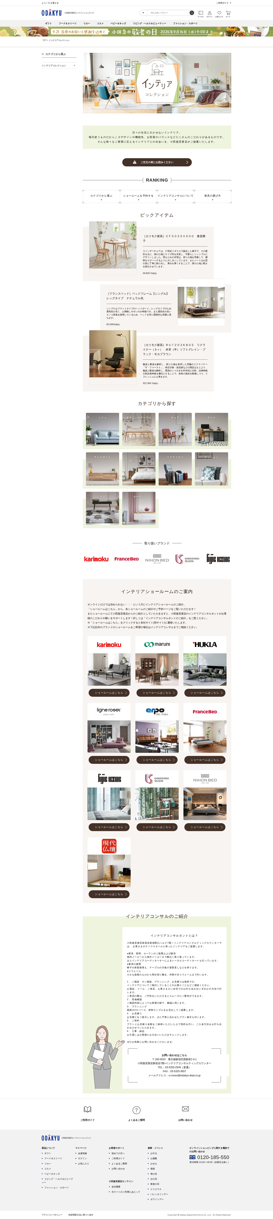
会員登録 (82, 1153)
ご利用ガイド (222, 3)
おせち (153, 1163)
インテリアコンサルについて (176, 195)
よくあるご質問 (119, 1163)
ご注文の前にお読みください (157, 162)
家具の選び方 (212, 195)
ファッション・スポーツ (185, 23)
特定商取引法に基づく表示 (81, 1215)
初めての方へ (118, 1153)
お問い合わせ (118, 1168)
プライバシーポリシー (52, 1215)
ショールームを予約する (138, 195)
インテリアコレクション (54, 65)
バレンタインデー (159, 1194)
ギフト (48, 23)
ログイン (82, 1158)
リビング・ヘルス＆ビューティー (149, 23)
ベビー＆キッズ (118, 23)
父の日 (153, 1179)
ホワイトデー (157, 1199)
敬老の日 (154, 1184)
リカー (86, 23)
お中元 (153, 1153)
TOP (44, 40)
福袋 (152, 1168)
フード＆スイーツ (67, 23)
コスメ (100, 23)
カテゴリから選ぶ (101, 195)
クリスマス (155, 1189)
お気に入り (83, 1163)
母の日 (153, 1174)
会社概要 (116, 1186)
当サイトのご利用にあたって (126, 1192)
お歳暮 (153, 1158)
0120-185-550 (213, 1157)
